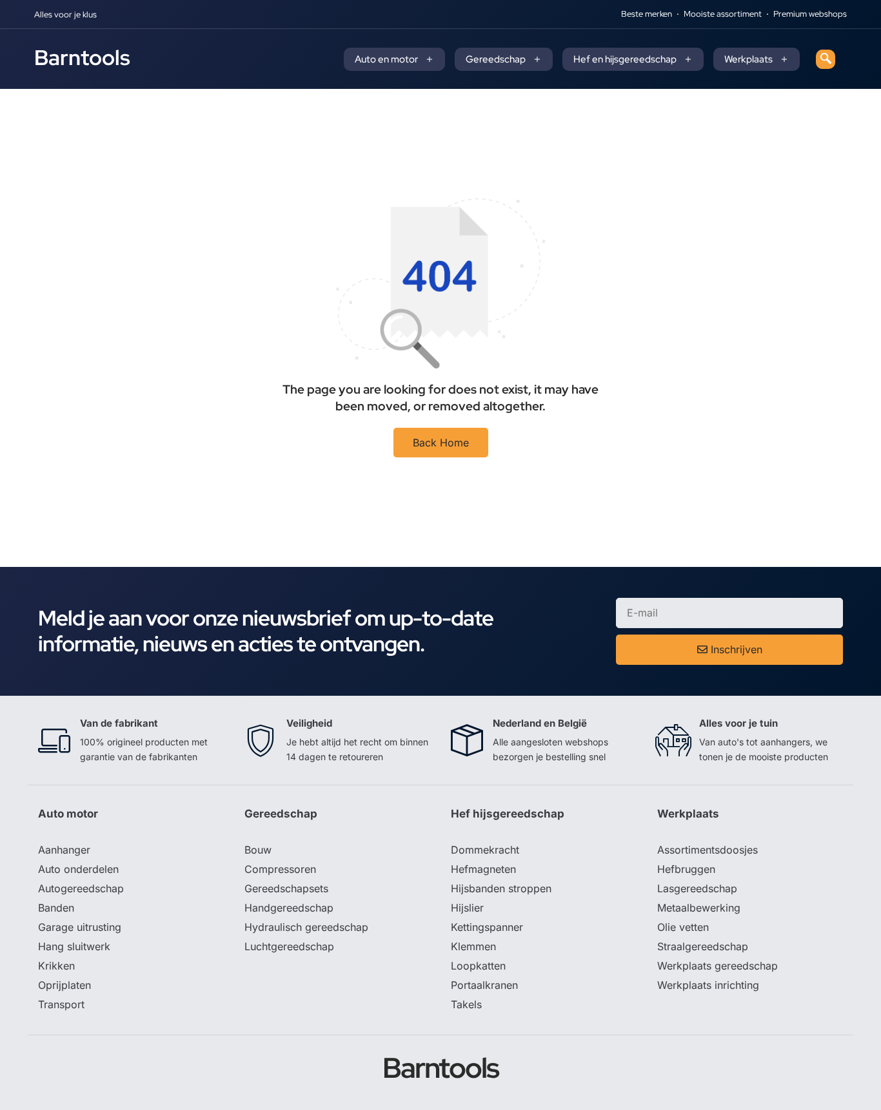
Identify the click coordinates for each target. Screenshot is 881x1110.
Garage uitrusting (79, 927)
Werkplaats (748, 59)
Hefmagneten (483, 869)
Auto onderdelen (78, 869)
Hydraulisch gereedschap (306, 927)
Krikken (56, 965)
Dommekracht (485, 849)
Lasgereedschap (697, 888)
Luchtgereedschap (289, 946)
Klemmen (473, 946)
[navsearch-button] (825, 59)
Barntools (82, 57)
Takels (466, 1004)
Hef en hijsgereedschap (625, 59)
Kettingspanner (487, 927)
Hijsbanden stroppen (501, 888)
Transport (61, 1004)
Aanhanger (64, 849)
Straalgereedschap (702, 946)
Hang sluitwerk (74, 946)
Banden (56, 907)
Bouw (258, 849)
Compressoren (280, 869)
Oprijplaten (64, 985)
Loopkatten (478, 965)
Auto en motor (386, 59)
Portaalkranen (484, 985)
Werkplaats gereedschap (717, 965)
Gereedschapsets (286, 888)
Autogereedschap (81, 888)
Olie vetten (683, 927)
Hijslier (467, 907)
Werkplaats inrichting (708, 985)
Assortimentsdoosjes (707, 849)
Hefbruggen (686, 869)
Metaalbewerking (698, 907)
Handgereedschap (288, 907)
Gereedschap (496, 59)
